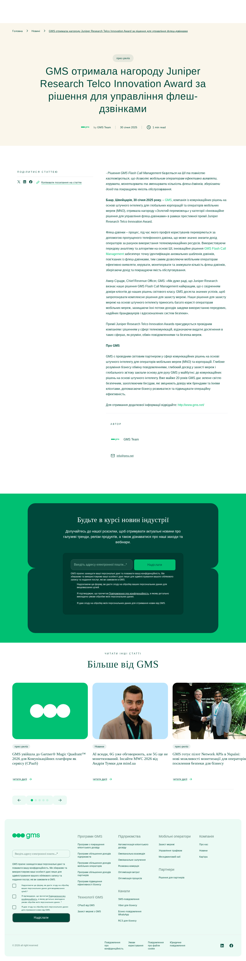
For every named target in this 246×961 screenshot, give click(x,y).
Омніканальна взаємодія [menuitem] (131, 853)
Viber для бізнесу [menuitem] (127, 905)
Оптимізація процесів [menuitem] (130, 878)
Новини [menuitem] (203, 850)
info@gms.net (125, 455)
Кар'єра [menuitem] (203, 856)
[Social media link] (222, 945)
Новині (36, 31)
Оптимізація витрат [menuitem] (129, 872)
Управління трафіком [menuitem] (170, 850)
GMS (168, 200)
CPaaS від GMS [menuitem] (86, 905)
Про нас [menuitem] (203, 844)
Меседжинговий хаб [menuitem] (169, 856)
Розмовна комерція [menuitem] (128, 866)
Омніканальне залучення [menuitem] (132, 860)
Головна (17, 31)
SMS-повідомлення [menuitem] (128, 899)
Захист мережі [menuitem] (167, 844)
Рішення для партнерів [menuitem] (171, 877)
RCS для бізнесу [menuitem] (127, 920)
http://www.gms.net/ (191, 405)
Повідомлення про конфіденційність (129, 593)
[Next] (60, 800)
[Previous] (19, 800)
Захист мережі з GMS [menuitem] (89, 911)
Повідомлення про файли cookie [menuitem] (156, 945)
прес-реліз (123, 58)
